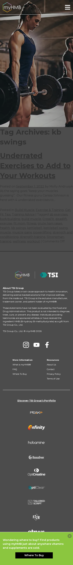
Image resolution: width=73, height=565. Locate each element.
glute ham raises (50, 223)
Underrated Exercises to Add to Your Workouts (35, 165)
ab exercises (59, 214)
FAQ (15, 369)
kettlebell (34, 228)
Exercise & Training (50, 210)
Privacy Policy (54, 374)
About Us (51, 364)
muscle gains (22, 232)
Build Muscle (24, 210)
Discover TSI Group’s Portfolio (36, 400)
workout (33, 241)
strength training (32, 237)
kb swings (18, 228)
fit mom (19, 223)
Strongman (55, 237)
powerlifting (42, 232)
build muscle (31, 219)
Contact (50, 369)
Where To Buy (20, 374)
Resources (53, 360)
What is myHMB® (22, 364)
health (5, 228)
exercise (6, 223)
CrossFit (48, 219)
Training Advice (23, 214)
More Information (23, 360)
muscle (5, 232)
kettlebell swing (55, 228)
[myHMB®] (12, 7)
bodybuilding (10, 219)
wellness (19, 241)
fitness (31, 223)
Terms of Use (53, 378)
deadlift (61, 219)
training (5, 241)
